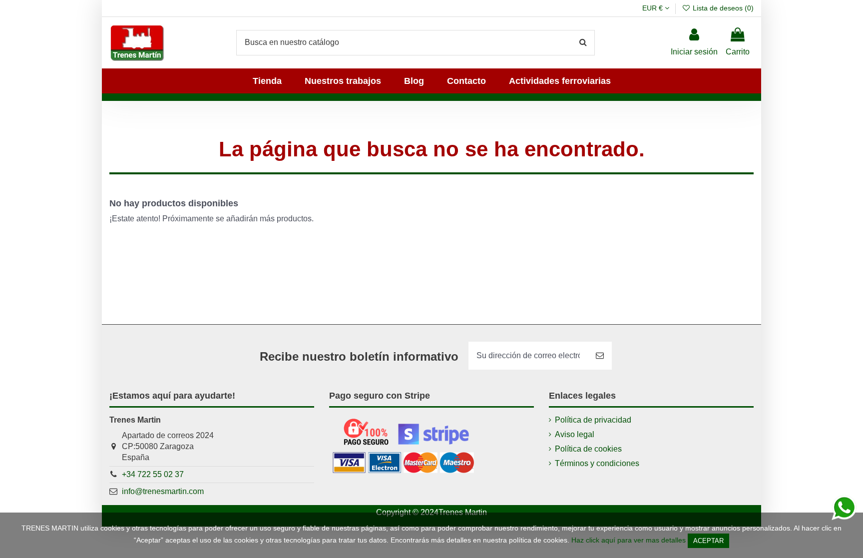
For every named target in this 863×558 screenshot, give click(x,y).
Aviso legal (574, 434)
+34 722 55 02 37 (153, 474)
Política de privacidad (593, 420)
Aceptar (708, 541)
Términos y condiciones (597, 463)
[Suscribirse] (600, 356)
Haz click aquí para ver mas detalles (628, 540)
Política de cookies (588, 449)
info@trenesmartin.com (163, 491)
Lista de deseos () (722, 8)
